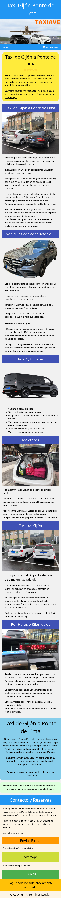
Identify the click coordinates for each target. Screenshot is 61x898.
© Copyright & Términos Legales (30, 894)
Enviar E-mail (30, 840)
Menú (5, 47)
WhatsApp (30, 857)
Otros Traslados (51, 47)
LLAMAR (30, 874)
